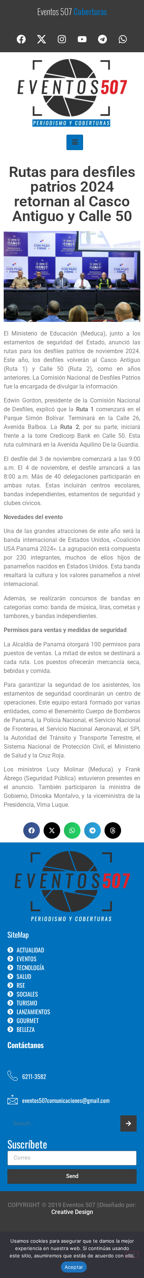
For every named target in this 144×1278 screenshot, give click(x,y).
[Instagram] (62, 39)
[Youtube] (82, 39)
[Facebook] (21, 39)
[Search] (128, 1123)
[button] (31, 830)
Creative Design (72, 1211)
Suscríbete (27, 1145)
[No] (132, 1254)
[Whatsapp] (123, 39)
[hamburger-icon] (74, 142)
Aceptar (74, 1267)
